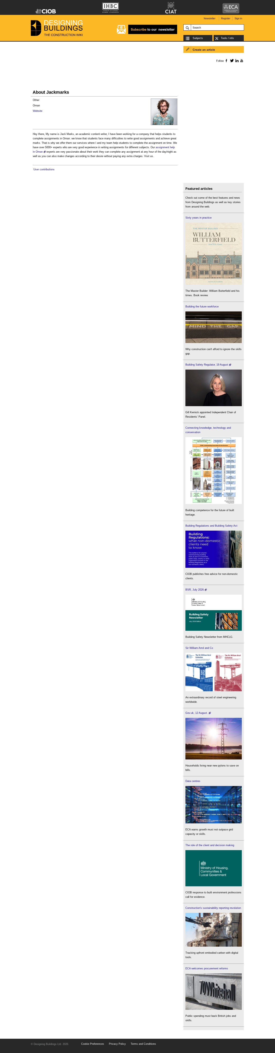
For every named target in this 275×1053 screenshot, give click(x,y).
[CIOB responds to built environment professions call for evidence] (213, 885)
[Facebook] (226, 60)
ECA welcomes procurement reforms (206, 968)
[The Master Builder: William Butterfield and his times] (213, 283)
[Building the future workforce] (213, 342)
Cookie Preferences (92, 1043)
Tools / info (227, 38)
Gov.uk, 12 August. (196, 712)
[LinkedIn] (236, 60)
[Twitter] (231, 60)
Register (225, 18)
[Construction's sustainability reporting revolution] (213, 945)
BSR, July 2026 (194, 589)
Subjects (198, 38)
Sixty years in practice (198, 217)
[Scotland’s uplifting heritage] (213, 690)
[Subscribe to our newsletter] (147, 33)
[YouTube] (241, 60)
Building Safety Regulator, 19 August (206, 364)
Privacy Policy (117, 1043)
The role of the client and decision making (209, 845)
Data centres (192, 781)
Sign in (238, 18)
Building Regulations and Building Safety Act (211, 525)
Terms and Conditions (143, 1043)
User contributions (44, 169)
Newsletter (209, 18)
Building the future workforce (202, 306)
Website (37, 110)
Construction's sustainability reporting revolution (213, 907)
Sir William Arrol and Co (199, 647)
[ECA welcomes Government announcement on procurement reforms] (213, 1008)
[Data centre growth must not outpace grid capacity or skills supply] (213, 822)
